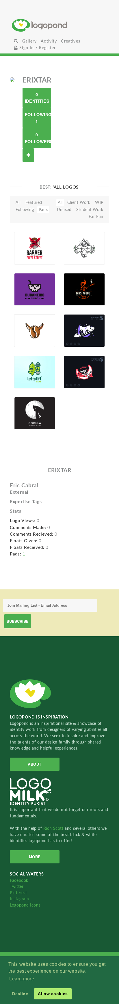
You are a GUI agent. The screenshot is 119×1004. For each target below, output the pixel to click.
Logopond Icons (25, 905)
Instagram (19, 899)
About (35, 764)
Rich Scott (54, 828)
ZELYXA (80, 328)
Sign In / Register (37, 48)
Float (46, 251)
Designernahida (78, 258)
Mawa (29, 299)
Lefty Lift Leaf (30, 368)
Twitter (16, 886)
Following (25, 210)
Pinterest (18, 893)
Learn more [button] (21, 978)
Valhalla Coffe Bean (27, 330)
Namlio (30, 423)
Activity (49, 41)
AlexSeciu (76, 299)
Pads (43, 210)
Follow (28, 155)
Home (59, 25)
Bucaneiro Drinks (27, 288)
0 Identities (37, 97)
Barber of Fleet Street (27, 247)
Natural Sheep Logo (77, 242)
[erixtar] (12, 79)
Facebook (19, 880)
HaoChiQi (76, 368)
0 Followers (38, 138)
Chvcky (30, 340)
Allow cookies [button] (53, 993)
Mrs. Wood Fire (75, 283)
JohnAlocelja (28, 382)
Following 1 (38, 118)
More (35, 856)
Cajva (28, 258)
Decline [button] (20, 993)
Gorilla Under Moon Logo (28, 412)
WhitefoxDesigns (78, 340)
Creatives (70, 41)
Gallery (29, 41)
